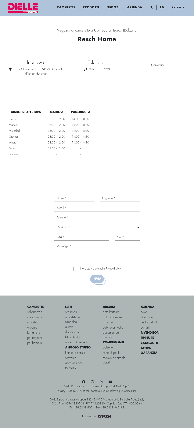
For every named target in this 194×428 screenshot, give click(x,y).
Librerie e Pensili (75, 353)
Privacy (61, 391)
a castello (33, 322)
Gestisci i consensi (90, 391)
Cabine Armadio (113, 327)
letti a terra (33, 332)
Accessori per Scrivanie (73, 365)
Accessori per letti (76, 342)
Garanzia (178, 7)
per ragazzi (34, 338)
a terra (69, 327)
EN (162, 7)
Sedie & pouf (111, 353)
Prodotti (91, 7)
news (144, 312)
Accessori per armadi (111, 335)
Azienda (134, 7)
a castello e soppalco (72, 320)
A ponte (108, 322)
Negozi (113, 7)
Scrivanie (70, 358)
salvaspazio (34, 312)
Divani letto (72, 332)
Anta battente (111, 312)
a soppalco (34, 317)
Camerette (66, 7)
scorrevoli (71, 312)
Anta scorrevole (112, 317)
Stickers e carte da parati (114, 360)
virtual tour (147, 317)
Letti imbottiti (72, 337)
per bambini (35, 343)
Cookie (72, 391)
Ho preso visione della (100, 268)
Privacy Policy (113, 268)
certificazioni (149, 322)
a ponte (32, 327)
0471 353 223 (99, 69)
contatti (145, 327)
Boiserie (108, 347)
